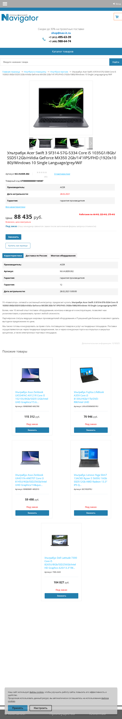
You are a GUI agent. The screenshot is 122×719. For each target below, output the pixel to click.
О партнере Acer (62, 173)
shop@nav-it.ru (61, 33)
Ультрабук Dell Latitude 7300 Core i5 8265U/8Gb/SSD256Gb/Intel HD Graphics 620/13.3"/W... (60, 562)
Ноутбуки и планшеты (35, 71)
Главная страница (11, 71)
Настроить (40, 708)
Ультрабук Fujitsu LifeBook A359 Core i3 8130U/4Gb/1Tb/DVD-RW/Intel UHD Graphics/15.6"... (89, 397)
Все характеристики (15, 206)
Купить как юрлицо (18, 245)
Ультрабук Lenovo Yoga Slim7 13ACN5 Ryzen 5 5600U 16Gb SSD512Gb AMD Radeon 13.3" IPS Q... (90, 480)
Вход (118, 3)
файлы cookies (37, 692)
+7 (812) (60, 37)
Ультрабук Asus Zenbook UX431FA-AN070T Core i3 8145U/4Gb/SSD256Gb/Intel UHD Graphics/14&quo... (31, 480)
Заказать (13, 236)
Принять (17, 708)
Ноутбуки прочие (59, 71)
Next (91, 143)
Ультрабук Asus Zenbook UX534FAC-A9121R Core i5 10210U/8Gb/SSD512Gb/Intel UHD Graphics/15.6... (31, 397)
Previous (31, 143)
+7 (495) (60, 41)
